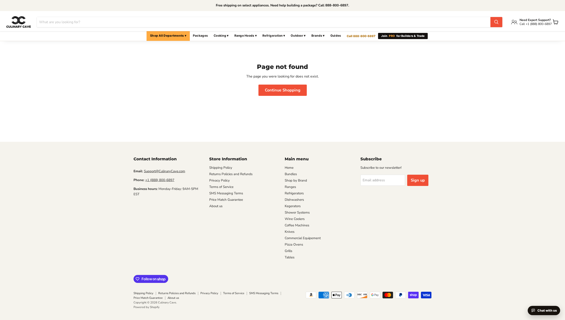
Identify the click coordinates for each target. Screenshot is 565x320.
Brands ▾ (318, 35)
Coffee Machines (297, 225)
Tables (289, 257)
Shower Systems (297, 212)
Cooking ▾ (221, 35)
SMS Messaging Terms (226, 193)
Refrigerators (294, 193)
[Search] (496, 22)
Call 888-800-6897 (361, 36)
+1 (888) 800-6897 (159, 180)
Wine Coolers (295, 219)
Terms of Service (221, 187)
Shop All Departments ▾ (168, 35)
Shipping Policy (220, 167)
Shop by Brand (296, 180)
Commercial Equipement (303, 238)
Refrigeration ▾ (273, 35)
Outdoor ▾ (298, 35)
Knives (289, 231)
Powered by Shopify (147, 307)
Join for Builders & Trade (403, 36)
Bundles (291, 174)
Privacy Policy (219, 180)
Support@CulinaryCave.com (164, 171)
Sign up (418, 180)
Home (289, 167)
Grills (288, 251)
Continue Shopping (282, 90)
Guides (335, 35)
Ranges (290, 187)
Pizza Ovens (294, 244)
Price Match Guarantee (226, 199)
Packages (200, 35)
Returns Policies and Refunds (230, 174)
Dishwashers (294, 199)
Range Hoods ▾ (245, 35)
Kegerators (293, 206)
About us (215, 206)
